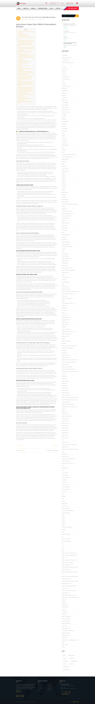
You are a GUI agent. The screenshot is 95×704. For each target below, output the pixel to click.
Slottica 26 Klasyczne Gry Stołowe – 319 (69, 560)
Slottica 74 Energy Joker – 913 (67, 564)
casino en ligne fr (65, 256)
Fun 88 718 (64, 305)
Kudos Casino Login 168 (66, 329)
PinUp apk (64, 496)
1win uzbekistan (65, 90)
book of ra (64, 237)
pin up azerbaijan (65, 475)
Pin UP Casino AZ (65, 484)
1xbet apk (63, 95)
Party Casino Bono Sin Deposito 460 (68, 458)
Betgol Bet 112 (64, 208)
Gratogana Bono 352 (66, 317)
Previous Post (19, 445)
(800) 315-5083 (69, 4)
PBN (62, 465)
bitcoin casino (64, 225)
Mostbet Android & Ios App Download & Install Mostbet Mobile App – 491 (69, 347)
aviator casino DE (65, 168)
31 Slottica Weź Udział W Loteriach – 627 (69, 154)
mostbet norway (65, 390)
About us (25, 8)
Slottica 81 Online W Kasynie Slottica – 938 (70, 567)
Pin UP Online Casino (66, 489)
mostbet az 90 (64, 352)
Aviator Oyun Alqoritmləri (22, 97)
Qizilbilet (63, 524)
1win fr (63, 81)
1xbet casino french (65, 109)
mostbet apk (64, 350)
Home (19, 8)
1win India (64, 83)
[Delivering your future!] (21, 3)
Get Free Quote (72, 8)
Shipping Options (42, 8)
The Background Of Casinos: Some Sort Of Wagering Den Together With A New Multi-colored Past (26, 57)
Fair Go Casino (64, 296)
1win (50, 158)
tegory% (63, 609)
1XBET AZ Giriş (64, 100)
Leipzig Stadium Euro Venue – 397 (68, 331)
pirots (63, 498)
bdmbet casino (71, 655)
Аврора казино (66, 666)
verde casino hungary (66, 618)
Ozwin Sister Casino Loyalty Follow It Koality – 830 (70, 450)
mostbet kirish (64, 385)
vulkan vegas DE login (66, 628)
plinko (63, 515)
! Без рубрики (64, 55)
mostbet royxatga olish (66, 402)
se (62, 536)
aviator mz (64, 178)
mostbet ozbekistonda (66, 395)
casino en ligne (65, 253)
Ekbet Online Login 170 (66, 289)
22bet (63, 147)
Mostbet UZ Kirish (65, 418)
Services (33, 8)
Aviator (63, 164)
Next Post (55, 445)
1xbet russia (64, 138)
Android (19, 64)
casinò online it (65, 265)
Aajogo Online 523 (65, 159)
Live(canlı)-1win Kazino (22, 34)
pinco (63, 494)
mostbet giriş (64, 376)
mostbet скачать (65, 420)
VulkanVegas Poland (65, 635)
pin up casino (64, 482)
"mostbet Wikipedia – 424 (66, 57)
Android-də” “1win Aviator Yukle (23, 61)
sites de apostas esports (66, 541)
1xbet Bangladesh (65, 102)
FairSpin (63, 300)
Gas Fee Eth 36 (64, 310)
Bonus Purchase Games (22, 63)
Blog (51, 8)
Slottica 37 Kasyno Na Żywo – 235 (68, 562)
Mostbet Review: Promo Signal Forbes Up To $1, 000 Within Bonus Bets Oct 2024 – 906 (70, 398)
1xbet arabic (64, 97)
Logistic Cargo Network (66, 333)
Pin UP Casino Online (66, 486)
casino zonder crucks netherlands (68, 270)
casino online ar (65, 263)
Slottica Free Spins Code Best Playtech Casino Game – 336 (69, 587)
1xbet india (64, 119)
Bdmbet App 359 (65, 201)
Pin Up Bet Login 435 (66, 477)
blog (62, 232)
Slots (63, 545)
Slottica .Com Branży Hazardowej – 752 (69, 553)
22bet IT (63, 152)
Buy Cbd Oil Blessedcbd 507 (67, 246)
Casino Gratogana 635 (66, 258)
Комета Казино (65, 644)
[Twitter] (17, 696)
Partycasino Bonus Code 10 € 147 (68, 463)
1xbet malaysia (64, 128)
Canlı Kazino (20, 67)
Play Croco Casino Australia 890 (68, 510)
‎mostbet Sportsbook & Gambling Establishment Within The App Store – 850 (69, 405)
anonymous (64, 161)
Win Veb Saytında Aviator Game (23, 54)
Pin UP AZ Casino (65, 472)
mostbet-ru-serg (65, 425)
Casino (63, 251)
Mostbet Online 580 (65, 392)
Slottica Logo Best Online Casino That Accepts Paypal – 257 (69, 591)
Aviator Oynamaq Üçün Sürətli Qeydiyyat (25, 40)
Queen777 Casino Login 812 (67, 527)
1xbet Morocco (64, 130)
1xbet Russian (64, 140)
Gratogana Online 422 (66, 319)
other (63, 439)
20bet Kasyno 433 (65, 145)
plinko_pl (63, 522)
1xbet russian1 (64, 142)
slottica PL (71, 663)
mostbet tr (64, 409)
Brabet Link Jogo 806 (66, 241)
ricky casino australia (66, 534)
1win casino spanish (65, 79)
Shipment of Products (66, 538)
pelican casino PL (65, 468)
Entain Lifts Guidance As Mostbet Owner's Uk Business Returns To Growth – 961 (70, 292)
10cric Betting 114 (65, 60)
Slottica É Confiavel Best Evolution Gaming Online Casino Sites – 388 (70, 577)
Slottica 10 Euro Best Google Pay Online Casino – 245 (69, 556)
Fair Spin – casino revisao (67, 298)
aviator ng (64, 180)
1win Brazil (64, 74)
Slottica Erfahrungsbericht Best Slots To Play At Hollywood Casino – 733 (70, 582)
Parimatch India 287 (65, 456)
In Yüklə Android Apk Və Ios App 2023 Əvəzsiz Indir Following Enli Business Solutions (25, 79)
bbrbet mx (64, 194)
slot (62, 543)
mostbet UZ (71, 658)
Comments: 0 (41, 19)
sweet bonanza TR (65, 606)
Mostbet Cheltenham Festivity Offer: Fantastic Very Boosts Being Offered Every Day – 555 (70, 371)
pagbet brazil (64, 453)
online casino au (65, 435)
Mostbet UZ (64, 411)
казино (63, 642)
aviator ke (64, 175)
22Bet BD (63, 149)
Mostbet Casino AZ (65, 364)
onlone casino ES (65, 437)
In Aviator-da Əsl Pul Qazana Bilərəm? (25, 75)
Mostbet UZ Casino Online (67, 416)
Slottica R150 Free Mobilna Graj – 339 (69, 595)
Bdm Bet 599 (64, 197)
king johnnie (64, 326)
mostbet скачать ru (66, 423)
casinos (63, 274)
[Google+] (23, 696)
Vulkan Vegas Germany (66, 632)
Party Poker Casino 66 (66, 460)
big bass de (64, 220)
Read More (18, 691)
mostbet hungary (65, 380)
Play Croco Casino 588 (66, 508)
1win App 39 (64, 67)
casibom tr (64, 248)
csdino (63, 284)
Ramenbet (64, 529)
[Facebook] (20, 696)
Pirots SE (63, 501)
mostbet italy (64, 383)
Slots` (63, 548)
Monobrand (64, 343)
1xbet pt (63, 133)
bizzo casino (64, 230)
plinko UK (63, 519)
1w (62, 64)
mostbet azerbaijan (65, 357)
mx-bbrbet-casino (65, 432)
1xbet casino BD (65, 107)
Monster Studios (76, 701)
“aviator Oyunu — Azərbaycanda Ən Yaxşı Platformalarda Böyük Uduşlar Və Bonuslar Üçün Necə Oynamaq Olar (26, 73)
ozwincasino (65, 661)
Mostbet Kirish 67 (65, 387)
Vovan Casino (64, 625)
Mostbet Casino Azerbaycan (67, 366)
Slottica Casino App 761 (66, 569)
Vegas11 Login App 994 (66, 616)
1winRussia (64, 93)
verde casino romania (66, 623)
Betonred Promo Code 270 (67, 211)
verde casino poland (65, 621)
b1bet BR (63, 182)
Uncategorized (32, 19)
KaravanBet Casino (65, 322)
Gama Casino (64, 307)
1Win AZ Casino (65, 69)
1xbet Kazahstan (65, 121)
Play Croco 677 (64, 505)
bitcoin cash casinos (66, 222)
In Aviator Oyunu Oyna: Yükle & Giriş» (25, 43)
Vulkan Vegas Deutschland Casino (68, 630)
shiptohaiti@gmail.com (65, 693)
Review (63, 531)
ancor (64, 655)
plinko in (63, 517)
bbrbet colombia (65, 192)
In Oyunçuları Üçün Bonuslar (23, 65)
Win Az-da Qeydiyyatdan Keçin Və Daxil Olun (26, 47)
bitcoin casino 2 (65, 227)
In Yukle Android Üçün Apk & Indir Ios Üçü (25, 41)
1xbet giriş (64, 116)
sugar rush (64, 602)
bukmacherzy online (65, 244)
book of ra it (64, 239)
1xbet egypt (64, 114)
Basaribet (63, 189)
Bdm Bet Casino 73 (65, 199)
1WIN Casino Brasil (65, 76)
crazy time (64, 279)
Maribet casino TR (65, 336)
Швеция (63, 647)
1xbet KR (63, 126)
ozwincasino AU (74, 661)
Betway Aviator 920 (65, 218)
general (63, 312)
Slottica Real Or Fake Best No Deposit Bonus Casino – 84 (70, 598)
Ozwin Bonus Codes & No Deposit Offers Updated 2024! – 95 (69, 445)
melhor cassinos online (66, 340)
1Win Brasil (64, 71)
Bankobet (63, 187)
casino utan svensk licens (67, 267)
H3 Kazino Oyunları (21, 60)
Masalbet (63, 338)
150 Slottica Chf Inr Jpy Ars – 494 (68, 62)
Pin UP (63, 470)
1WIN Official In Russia (66, 86)
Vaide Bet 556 (64, 614)
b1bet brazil (64, 185)
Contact (58, 8)
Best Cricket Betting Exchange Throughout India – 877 (70, 205)
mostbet (64, 658)
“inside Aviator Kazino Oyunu (23, 35)
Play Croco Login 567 (66, 512)
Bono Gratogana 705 (66, 234)
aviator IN (64, 173)
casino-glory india (65, 272)
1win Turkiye (64, 88)
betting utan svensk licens (67, 215)
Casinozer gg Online (65, 277)
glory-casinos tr (65, 315)
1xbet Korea (64, 123)
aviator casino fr (65, 171)
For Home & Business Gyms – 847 (68, 303)
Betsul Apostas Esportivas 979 (67, 213)
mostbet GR (64, 378)
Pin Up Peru (64, 491)
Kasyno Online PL (65, 324)
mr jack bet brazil (65, 430)
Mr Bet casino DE (65, 428)
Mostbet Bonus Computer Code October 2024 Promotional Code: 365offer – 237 (69, 361)
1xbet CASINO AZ (65, 104)
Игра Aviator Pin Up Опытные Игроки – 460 (70, 640)
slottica (63, 550)
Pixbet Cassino (64, 503)
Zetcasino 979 (64, 637)
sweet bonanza (65, 604)
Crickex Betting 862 (65, 282)
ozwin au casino (65, 442)
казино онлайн (66, 669)
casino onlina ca (65, 260)
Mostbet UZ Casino (65, 413)
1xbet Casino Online (65, 112)
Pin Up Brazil (64, 479)
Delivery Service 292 (65, 286)
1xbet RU (63, 135)
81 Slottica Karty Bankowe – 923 (68, 156)
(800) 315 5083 (68, 691)
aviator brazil (64, 166)
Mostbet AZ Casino (65, 355)
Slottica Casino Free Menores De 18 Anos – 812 (70, 573)
